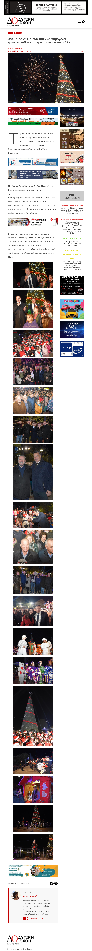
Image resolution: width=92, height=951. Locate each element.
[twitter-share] (56, 883)
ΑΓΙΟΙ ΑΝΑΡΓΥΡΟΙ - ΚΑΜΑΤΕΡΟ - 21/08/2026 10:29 (72, 255)
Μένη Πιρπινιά (30, 896)
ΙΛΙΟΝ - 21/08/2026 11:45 (72, 238)
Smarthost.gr (27, 949)
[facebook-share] (52, 883)
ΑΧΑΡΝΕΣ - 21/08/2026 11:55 (72, 219)
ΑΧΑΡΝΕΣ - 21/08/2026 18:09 (72, 205)
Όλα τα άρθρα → (35, 918)
